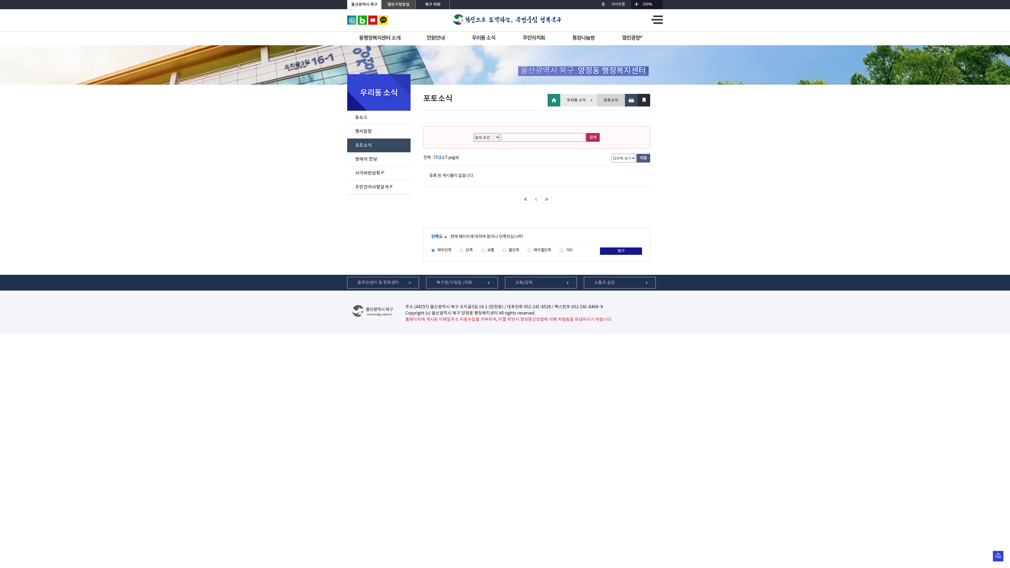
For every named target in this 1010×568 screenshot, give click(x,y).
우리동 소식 (483, 38)
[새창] (351, 18)
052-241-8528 (537, 307)
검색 (593, 137)
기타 (569, 250)
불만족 (514, 250)
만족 (469, 250)
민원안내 (436, 38)
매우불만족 (542, 250)
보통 (490, 250)
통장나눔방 (583, 38)
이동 (643, 158)
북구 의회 (433, 4)
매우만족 (444, 250)
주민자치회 (534, 38)
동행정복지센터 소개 (379, 38)
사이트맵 (618, 4)
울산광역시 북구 (364, 4)
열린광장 (631, 38)
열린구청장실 (398, 4)
